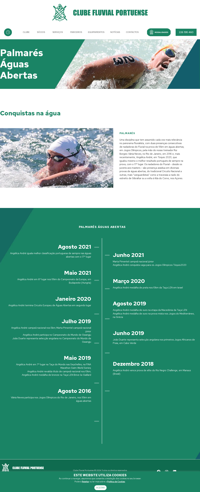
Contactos (132, 32)
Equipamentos (96, 32)
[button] (159, 32)
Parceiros (76, 32)
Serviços (57, 32)
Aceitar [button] (100, 487)
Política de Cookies (116, 481)
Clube (26, 32)
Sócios (41, 32)
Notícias (115, 32)
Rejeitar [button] (85, 481)
